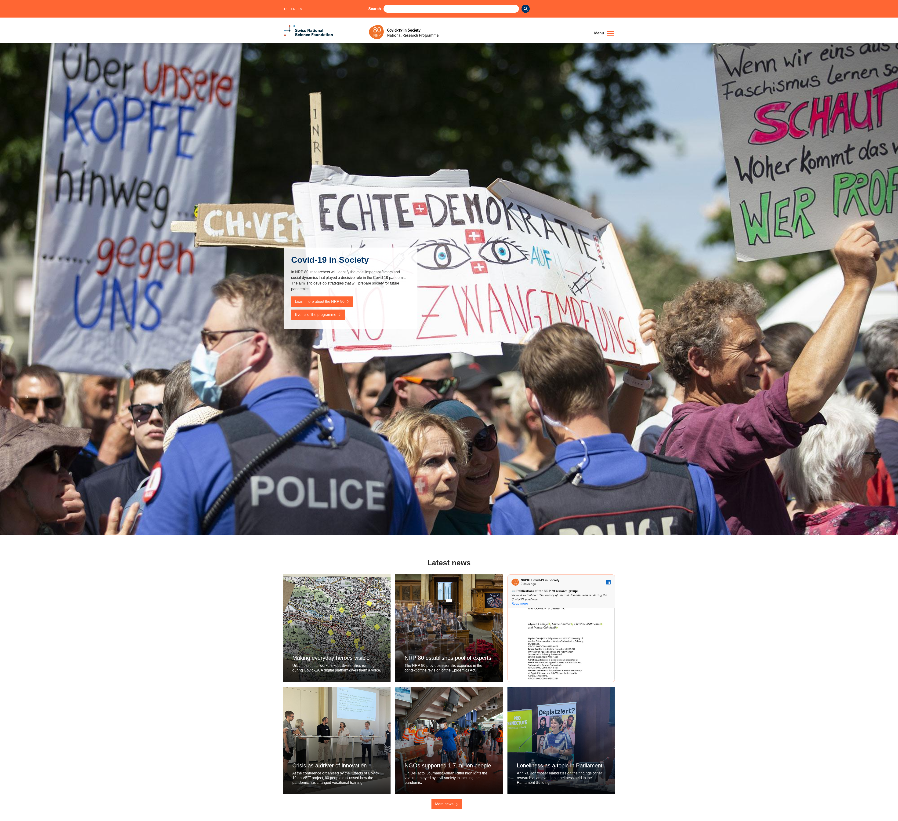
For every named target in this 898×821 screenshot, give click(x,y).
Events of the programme (315, 315)
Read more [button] (519, 603)
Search (374, 9)
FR (293, 9)
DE (286, 9)
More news (444, 804)
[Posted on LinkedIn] (608, 582)
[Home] (478, 32)
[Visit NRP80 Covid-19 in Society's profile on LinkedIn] (515, 582)
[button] (604, 33)
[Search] (525, 9)
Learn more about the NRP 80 (319, 301)
